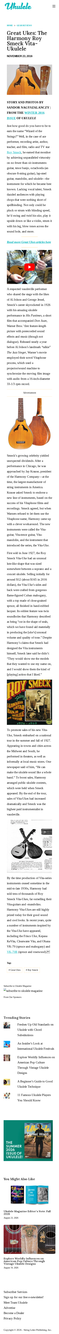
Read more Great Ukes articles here (29, 242)
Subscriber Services (15, 1292)
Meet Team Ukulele (16, 1302)
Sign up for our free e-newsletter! (24, 1297)
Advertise (9, 1307)
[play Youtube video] (29, 267)
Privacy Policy (12, 1318)
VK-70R (12, 952)
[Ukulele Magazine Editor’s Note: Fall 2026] (30, 1195)
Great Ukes (14, 970)
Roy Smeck (14, 152)
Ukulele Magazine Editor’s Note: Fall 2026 (27, 1212)
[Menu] (53, 6)
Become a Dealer (14, 1313)
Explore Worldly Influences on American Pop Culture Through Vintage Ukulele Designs (24, 1261)
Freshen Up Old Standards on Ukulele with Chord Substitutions (35, 1030)
